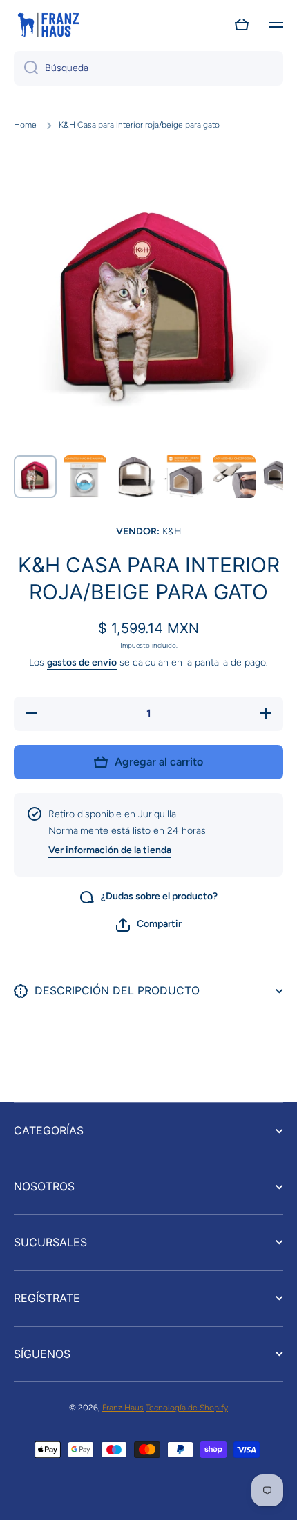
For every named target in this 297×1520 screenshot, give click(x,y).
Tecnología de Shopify (187, 1407)
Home (25, 125)
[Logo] (48, 25)
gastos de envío (82, 662)
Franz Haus (123, 1407)
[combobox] (148, 68)
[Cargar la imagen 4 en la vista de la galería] (184, 476)
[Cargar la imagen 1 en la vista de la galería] (35, 476)
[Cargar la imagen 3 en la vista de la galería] (134, 476)
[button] (242, 25)
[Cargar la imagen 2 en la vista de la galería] (85, 476)
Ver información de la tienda (109, 850)
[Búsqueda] (26, 68)
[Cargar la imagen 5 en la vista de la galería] (234, 476)
